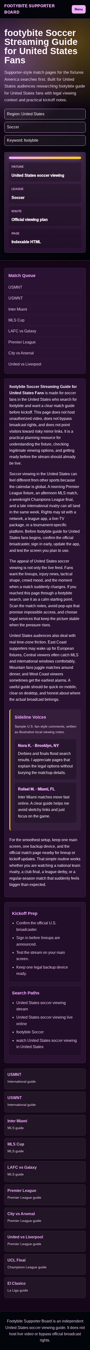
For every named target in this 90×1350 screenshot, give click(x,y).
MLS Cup (16, 320)
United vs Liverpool (24, 364)
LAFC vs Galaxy (22, 331)
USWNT (15, 298)
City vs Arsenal (21, 353)
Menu (79, 9)
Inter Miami (17, 309)
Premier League (22, 342)
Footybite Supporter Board (29, 9)
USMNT (15, 287)
